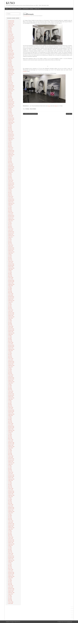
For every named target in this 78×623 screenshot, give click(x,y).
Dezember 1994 (11, 507)
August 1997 (10, 464)
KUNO (10, 3)
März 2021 (10, 81)
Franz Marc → (69, 113)
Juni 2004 (10, 353)
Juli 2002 (9, 384)
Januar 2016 (10, 165)
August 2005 (10, 334)
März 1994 (10, 519)
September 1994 (11, 511)
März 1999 (10, 438)
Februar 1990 (10, 585)
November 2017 (11, 135)
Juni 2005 (10, 337)
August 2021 (10, 74)
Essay (49, 105)
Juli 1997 (9, 465)
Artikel (56, 105)
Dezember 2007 (11, 296)
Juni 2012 (10, 223)
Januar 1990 (10, 587)
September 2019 (11, 105)
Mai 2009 (10, 273)
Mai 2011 (10, 241)
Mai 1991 (10, 565)
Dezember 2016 (11, 150)
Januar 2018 (10, 132)
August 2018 (10, 123)
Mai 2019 (10, 111)
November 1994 (11, 508)
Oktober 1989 (10, 591)
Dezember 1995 (11, 491)
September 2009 (11, 268)
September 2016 (11, 154)
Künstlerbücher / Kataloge (28, 8)
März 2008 (10, 292)
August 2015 (10, 172)
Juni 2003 (10, 369)
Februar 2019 (10, 115)
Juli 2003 (9, 368)
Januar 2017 (10, 149)
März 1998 (10, 454)
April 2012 (10, 226)
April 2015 (10, 177)
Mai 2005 (10, 338)
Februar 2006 (10, 326)
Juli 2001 (9, 400)
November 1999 (11, 427)
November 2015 (11, 168)
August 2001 (10, 399)
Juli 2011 (9, 238)
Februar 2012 (10, 228)
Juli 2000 (9, 416)
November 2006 (11, 314)
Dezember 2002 (11, 377)
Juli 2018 (9, 124)
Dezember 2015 (11, 166)
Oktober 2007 (10, 299)
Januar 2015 (10, 181)
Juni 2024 (10, 28)
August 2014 (10, 188)
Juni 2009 (10, 272)
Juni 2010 (10, 255)
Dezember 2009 (11, 264)
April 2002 (10, 388)
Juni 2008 (10, 288)
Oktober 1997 (10, 461)
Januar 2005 (10, 343)
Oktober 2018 (10, 120)
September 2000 (11, 414)
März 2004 (10, 357)
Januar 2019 (10, 116)
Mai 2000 (10, 419)
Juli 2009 (9, 270)
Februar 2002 (10, 391)
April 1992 (10, 550)
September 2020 (11, 89)
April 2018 (10, 128)
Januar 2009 (10, 278)
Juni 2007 (10, 304)
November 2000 (11, 411)
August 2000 (10, 415)
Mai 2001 (10, 403)
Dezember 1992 (11, 539)
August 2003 (10, 366)
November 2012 (11, 216)
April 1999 (10, 437)
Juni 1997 (10, 466)
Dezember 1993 (11, 523)
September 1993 (11, 527)
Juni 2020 (10, 93)
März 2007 (10, 308)
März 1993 (10, 535)
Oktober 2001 (10, 396)
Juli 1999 (9, 433)
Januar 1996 (10, 489)
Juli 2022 (9, 59)
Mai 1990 (10, 581)
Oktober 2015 (10, 169)
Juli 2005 (9, 335)
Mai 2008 (10, 289)
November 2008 (11, 281)
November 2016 (11, 151)
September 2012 (11, 219)
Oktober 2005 (10, 331)
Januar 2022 (10, 68)
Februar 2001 (10, 407)
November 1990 (11, 573)
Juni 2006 (10, 320)
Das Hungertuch (13, 8)
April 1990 (10, 583)
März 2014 (10, 195)
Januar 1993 (10, 538)
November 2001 (11, 395)
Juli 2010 (9, 254)
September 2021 (11, 73)
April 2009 (10, 274)
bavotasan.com (69, 621)
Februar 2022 (10, 66)
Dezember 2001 (11, 393)
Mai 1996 (10, 484)
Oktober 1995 (10, 493)
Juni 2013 (10, 207)
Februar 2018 (10, 131)
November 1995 (11, 492)
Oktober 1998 (10, 445)
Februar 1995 (10, 504)
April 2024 (10, 31)
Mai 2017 (10, 143)
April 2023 (10, 47)
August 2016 (10, 155)
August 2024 (10, 26)
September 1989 (11, 592)
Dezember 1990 (11, 572)
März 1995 (10, 503)
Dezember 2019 (11, 101)
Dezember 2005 (11, 328)
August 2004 (10, 350)
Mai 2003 (10, 370)
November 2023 (11, 38)
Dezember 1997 (11, 458)
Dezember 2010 (11, 247)
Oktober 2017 (10, 136)
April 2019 (10, 112)
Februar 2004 (10, 358)
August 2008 (10, 285)
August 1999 (10, 431)
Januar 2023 (10, 51)
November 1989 (11, 589)
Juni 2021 (10, 77)
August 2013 (10, 204)
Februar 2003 (10, 374)
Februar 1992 (10, 553)
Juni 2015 (10, 174)
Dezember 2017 (11, 134)
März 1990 (10, 584)
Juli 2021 (9, 76)
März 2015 (10, 178)
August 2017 (10, 139)
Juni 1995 (10, 499)
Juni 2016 (10, 158)
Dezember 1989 (11, 588)
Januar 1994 (10, 522)
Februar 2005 (10, 342)
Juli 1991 (9, 562)
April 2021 (10, 80)
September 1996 (11, 479)
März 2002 (10, 389)
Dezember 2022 (11, 53)
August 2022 (10, 58)
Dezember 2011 (11, 231)
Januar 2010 (10, 262)
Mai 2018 (10, 127)
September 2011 (11, 235)
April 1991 (10, 566)
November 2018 (11, 119)
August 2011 (10, 237)
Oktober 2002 (10, 380)
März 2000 (10, 422)
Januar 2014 (10, 197)
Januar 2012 (10, 230)
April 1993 (10, 534)
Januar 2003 (10, 376)
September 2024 (11, 24)
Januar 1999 (10, 441)
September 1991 (11, 560)
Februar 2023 (10, 50)
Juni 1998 (10, 450)
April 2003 (10, 372)
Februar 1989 (10, 602)
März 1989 (10, 600)
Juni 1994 (10, 515)
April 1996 (10, 485)
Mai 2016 (10, 159)
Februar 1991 (10, 569)
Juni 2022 (10, 61)
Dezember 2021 (11, 69)
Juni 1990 (10, 580)
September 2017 (11, 138)
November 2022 (11, 54)
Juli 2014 (9, 189)
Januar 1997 (10, 473)
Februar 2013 (10, 212)
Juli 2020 (9, 92)
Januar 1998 (10, 457)
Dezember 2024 (11, 20)
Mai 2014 (10, 192)
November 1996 (11, 476)
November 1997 (11, 460)
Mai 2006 (10, 322)
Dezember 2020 (11, 85)
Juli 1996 (9, 481)
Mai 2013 (10, 208)
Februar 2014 (10, 196)
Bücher (7, 8)
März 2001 (10, 406)
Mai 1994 (10, 516)
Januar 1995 (10, 506)
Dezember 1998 (11, 442)
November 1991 (11, 557)
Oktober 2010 (10, 250)
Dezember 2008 (11, 280)
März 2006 (10, 324)
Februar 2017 (10, 147)
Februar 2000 (10, 423)
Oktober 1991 (10, 558)
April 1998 (10, 453)
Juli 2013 (9, 205)
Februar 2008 (10, 293)
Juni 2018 (10, 126)
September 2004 (11, 349)
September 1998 (11, 446)
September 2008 (11, 284)
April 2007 (10, 307)
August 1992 (10, 545)
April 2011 (10, 242)
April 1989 (10, 599)
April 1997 (10, 469)
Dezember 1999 (11, 426)
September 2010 (11, 251)
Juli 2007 (9, 303)
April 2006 (10, 323)
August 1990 (10, 577)
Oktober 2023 (10, 39)
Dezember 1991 (11, 556)
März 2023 (10, 49)
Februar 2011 (10, 245)
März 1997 (10, 470)
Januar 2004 (10, 360)
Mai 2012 (10, 224)
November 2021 (11, 70)
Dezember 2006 (11, 312)
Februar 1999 (10, 439)
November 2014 (11, 184)
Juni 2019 (10, 109)
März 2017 (10, 146)
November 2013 (11, 200)
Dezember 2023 (11, 36)
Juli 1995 (9, 497)
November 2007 (11, 297)
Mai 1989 (10, 598)
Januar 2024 (10, 35)
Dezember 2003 (11, 361)
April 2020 (10, 96)
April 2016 (10, 161)
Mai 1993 (10, 533)
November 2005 (11, 330)
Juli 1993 (9, 530)
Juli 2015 (9, 173)
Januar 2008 (10, 295)
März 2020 (10, 97)
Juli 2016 (9, 157)
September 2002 (11, 381)
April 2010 (10, 258)
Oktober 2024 (10, 23)
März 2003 (10, 373)
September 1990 (11, 576)
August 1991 (10, 561)
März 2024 (10, 32)
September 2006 (11, 316)
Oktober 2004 (10, 347)
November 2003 (11, 362)
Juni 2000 (10, 418)
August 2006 (10, 318)
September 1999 (11, 430)
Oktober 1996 (10, 477)
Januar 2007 (10, 311)
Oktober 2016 (10, 153)
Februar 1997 (10, 472)
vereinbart (25, 71)
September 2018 (11, 122)
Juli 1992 (9, 546)
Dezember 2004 (11, 345)
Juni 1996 (10, 483)
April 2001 (10, 404)
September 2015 (11, 170)
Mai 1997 (10, 468)
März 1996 (10, 487)
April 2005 (10, 339)
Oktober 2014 (10, 185)
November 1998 (11, 443)
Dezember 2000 (11, 410)
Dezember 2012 (11, 215)
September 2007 (11, 300)
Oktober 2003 (10, 364)
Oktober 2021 (10, 72)
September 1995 (11, 495)
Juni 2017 (10, 142)
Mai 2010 (10, 257)
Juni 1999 (10, 434)
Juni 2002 (10, 385)
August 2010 (10, 253)
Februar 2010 (10, 261)
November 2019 (11, 103)
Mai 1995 (10, 500)
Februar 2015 (10, 180)
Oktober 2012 (10, 218)
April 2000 (10, 420)
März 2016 (10, 162)
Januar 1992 (10, 554)
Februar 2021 (10, 82)
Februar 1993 (10, 537)
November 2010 (11, 249)
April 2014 (10, 193)
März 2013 (10, 211)
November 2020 (11, 86)
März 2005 (10, 341)
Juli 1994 (9, 514)
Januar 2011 (10, 246)
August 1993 (10, 529)
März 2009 (10, 276)
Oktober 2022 (10, 55)
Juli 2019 (9, 108)
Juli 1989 (9, 595)
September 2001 (11, 397)
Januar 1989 (10, 603)
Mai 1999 (10, 435)
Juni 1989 (10, 596)
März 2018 (10, 130)
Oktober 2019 (10, 104)
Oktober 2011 (10, 234)
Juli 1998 (9, 449)
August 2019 (10, 107)
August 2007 (10, 301)
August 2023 (10, 42)
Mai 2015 (10, 176)
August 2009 (10, 269)
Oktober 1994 (10, 510)
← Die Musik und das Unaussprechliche (30, 113)
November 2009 (11, 265)
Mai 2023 (10, 46)
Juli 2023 (9, 43)
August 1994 (10, 512)
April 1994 (10, 518)
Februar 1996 (10, 488)
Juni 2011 (10, 239)
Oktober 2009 (10, 266)
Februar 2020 (10, 99)
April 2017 (10, 145)
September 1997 (11, 462)
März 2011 (10, 243)
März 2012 (10, 227)
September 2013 (11, 203)
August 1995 (10, 496)
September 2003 (11, 365)
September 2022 (11, 57)
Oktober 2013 (10, 201)
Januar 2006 (10, 327)
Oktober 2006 (10, 315)
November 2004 (11, 346)
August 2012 (10, 220)
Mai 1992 (10, 549)
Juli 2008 (9, 287)
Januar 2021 (10, 84)
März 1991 (10, 568)
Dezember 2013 (11, 199)
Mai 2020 (10, 95)
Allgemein (25, 12)
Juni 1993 (10, 531)
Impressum (37, 8)
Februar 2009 (10, 277)
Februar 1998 (10, 456)
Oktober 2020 (10, 88)
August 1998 (10, 447)
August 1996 (10, 480)
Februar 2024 (10, 34)
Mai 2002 (10, 387)
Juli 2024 (9, 27)
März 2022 (10, 65)
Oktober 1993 (10, 526)
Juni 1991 (10, 564)
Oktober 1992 (10, 542)
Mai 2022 (10, 62)
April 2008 (10, 291)
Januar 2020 (10, 100)
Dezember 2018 (11, 118)
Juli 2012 (9, 222)
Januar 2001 (10, 408)
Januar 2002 (10, 392)
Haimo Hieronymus (27, 15)
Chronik (19, 8)
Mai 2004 (10, 354)
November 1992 (11, 541)
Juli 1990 (9, 579)
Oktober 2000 (10, 412)
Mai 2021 (10, 78)
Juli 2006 (9, 319)
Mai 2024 (10, 30)
